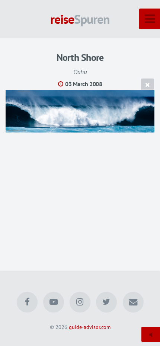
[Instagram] (80, 302)
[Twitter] (106, 302)
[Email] (132, 302)
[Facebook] (26, 302)
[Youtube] (53, 302)
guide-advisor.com (90, 326)
